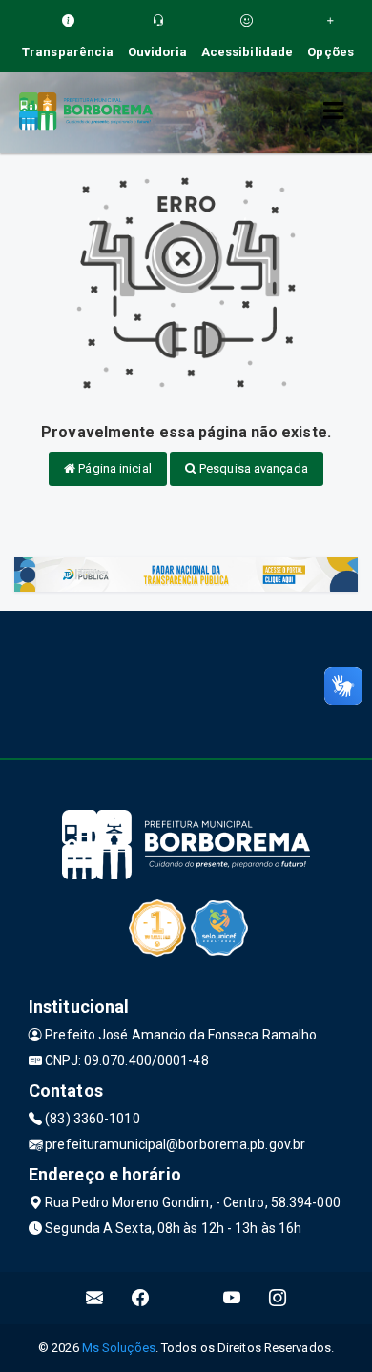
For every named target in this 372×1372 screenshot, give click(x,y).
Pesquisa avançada (252, 468)
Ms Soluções (118, 1348)
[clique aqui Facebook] (140, 1298)
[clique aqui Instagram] (278, 1298)
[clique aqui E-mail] (95, 1298)
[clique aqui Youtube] (232, 1298)
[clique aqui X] (186, 1298)
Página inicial (113, 468)
